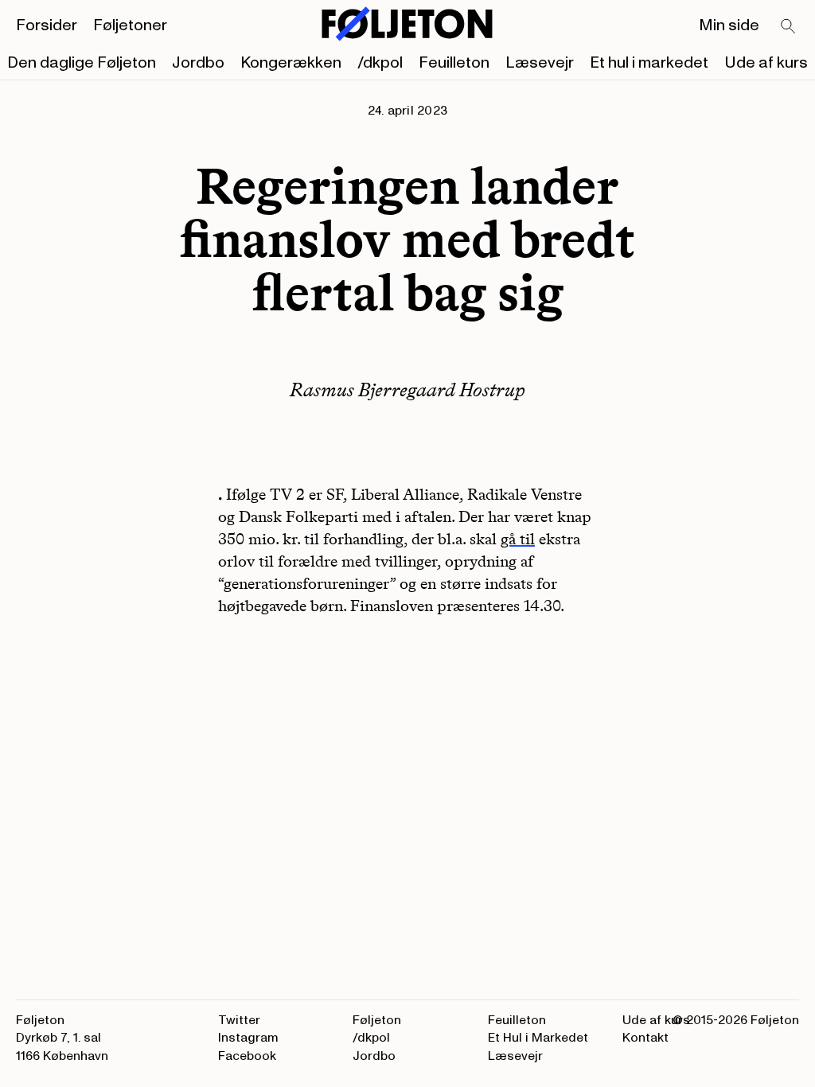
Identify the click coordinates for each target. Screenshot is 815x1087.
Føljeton (377, 1020)
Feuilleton (454, 63)
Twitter (239, 1020)
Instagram (248, 1037)
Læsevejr (539, 63)
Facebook (247, 1056)
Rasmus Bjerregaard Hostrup (407, 389)
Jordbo (198, 63)
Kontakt (645, 1037)
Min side (729, 25)
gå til (518, 538)
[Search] (788, 27)
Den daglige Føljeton (81, 63)
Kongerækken (290, 63)
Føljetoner (130, 25)
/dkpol (380, 63)
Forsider (46, 25)
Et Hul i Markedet (538, 1037)
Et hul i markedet (649, 63)
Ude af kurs (766, 63)
